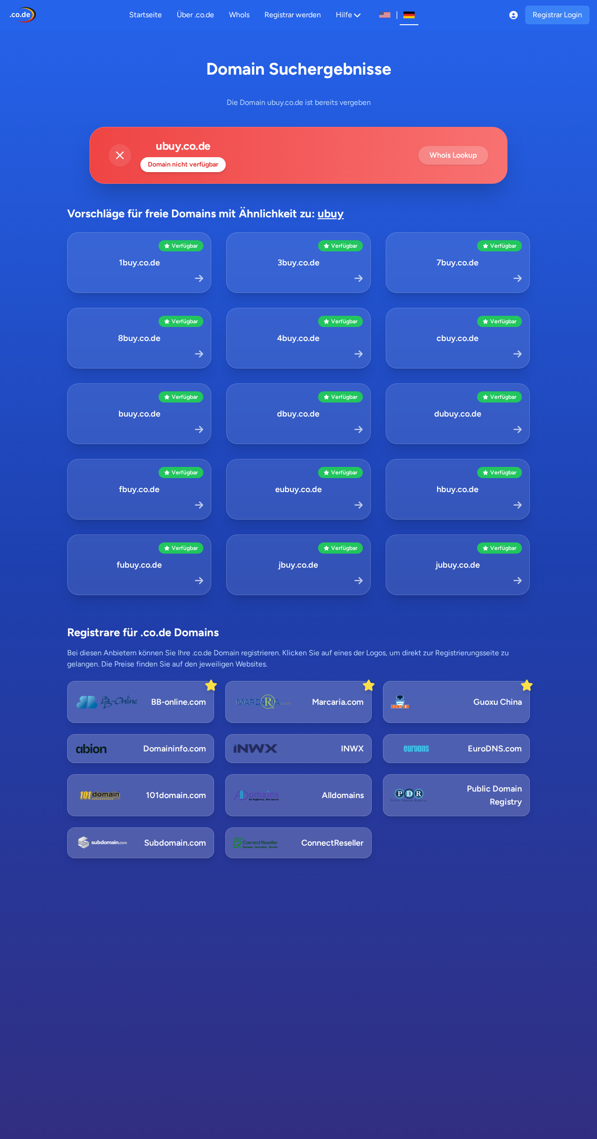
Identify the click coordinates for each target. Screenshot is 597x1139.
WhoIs (239, 14)
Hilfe (344, 14)
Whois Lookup (453, 155)
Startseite (145, 14)
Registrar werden (292, 14)
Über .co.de (195, 14)
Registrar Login (557, 14)
